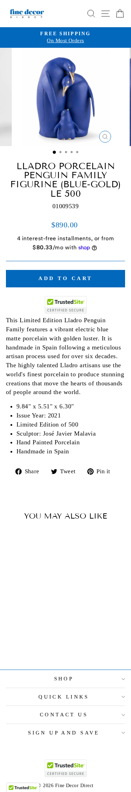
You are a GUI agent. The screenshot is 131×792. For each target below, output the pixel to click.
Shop (64, 678)
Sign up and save (64, 733)
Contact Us (64, 714)
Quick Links (63, 697)
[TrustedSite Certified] (66, 305)
